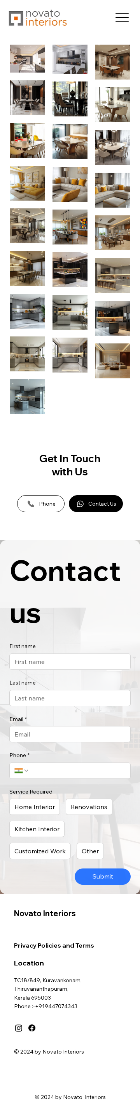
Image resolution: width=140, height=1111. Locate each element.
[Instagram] (18, 1028)
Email (18, 719)
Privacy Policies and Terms (54, 945)
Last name (22, 682)
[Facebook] (32, 1028)
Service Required (30, 791)
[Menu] (122, 17)
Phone (19, 755)
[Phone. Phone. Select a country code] (21, 771)
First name (22, 646)
